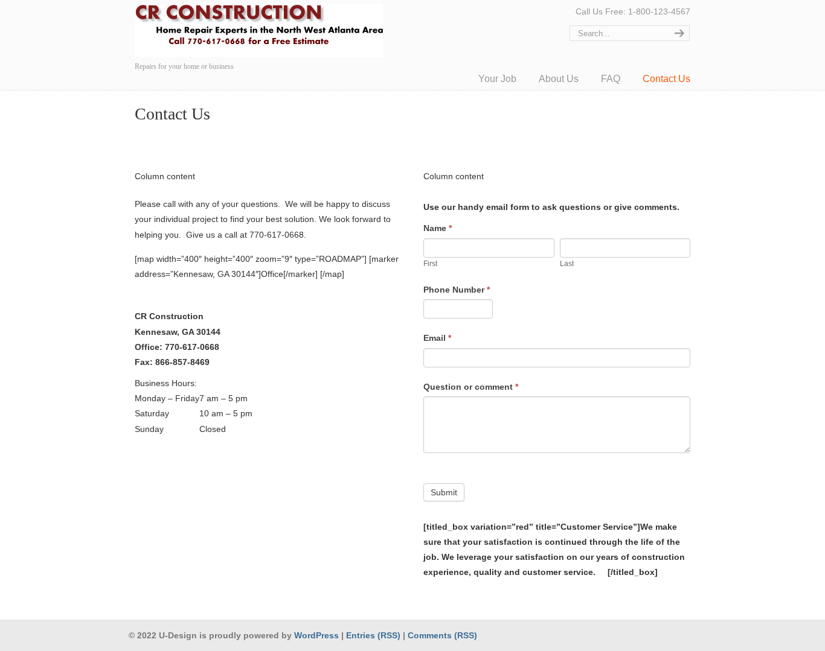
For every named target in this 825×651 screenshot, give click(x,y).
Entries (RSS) (373, 635)
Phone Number (456, 289)
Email (437, 338)
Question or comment (470, 387)
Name (437, 228)
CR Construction (259, 30)
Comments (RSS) (442, 635)
